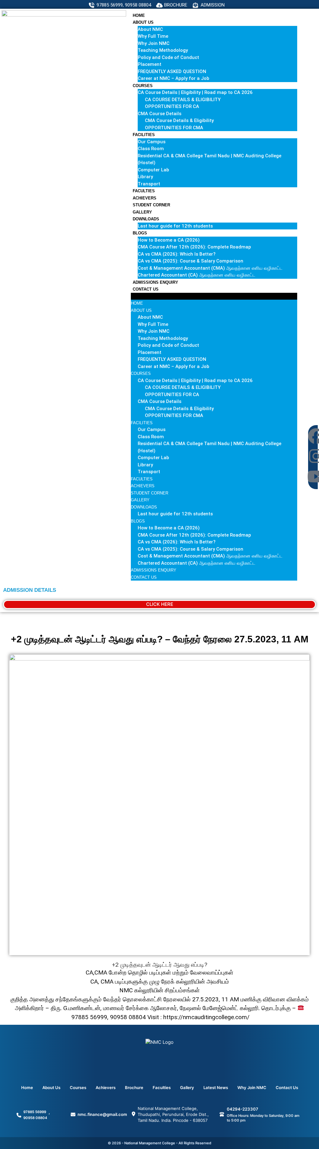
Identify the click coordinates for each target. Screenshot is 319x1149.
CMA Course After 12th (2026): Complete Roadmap (194, 247)
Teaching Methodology (163, 50)
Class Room (151, 148)
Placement (149, 64)
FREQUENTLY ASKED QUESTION (172, 71)
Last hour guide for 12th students (175, 226)
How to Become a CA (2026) (169, 240)
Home (139, 15)
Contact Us (146, 289)
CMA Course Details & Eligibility (179, 120)
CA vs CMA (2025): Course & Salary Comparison (190, 261)
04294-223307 (242, 1109)
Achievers (106, 1087)
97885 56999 (34, 1112)
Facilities (144, 134)
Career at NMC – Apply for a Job (173, 78)
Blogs (140, 233)
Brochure (134, 1087)
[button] (214, 296)
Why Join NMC (153, 43)
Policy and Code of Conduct (168, 57)
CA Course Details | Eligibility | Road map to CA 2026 (195, 92)
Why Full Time (153, 36)
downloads (146, 219)
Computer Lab (153, 170)
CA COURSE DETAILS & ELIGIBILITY (183, 99)
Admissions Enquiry (155, 282)
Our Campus (151, 142)
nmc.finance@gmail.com (102, 1114)
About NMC (150, 29)
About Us (143, 22)
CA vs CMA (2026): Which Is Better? (177, 254)
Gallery (142, 212)
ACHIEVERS (144, 198)
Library (145, 176)
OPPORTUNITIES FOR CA (172, 106)
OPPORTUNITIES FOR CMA (174, 127)
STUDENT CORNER (151, 205)
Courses (143, 85)
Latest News (215, 1087)
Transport (149, 184)
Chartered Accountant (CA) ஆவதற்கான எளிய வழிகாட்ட (196, 275)
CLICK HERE (159, 604)
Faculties (144, 191)
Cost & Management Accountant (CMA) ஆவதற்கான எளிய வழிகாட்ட (210, 268)
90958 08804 (35, 1118)
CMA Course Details (159, 113)
